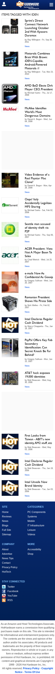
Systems (32, 516)
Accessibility (34, 549)
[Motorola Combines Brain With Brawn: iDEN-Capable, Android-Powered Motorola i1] (10, 59)
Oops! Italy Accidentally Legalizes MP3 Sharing (38, 202)
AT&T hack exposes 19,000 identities (37, 374)
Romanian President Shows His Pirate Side (38, 299)
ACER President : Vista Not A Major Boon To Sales (39, 252)
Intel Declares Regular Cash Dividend (39, 321)
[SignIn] (6, 4)
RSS (10, 600)
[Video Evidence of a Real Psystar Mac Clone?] (10, 180)
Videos (31, 534)
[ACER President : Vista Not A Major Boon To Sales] (10, 255)
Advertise (7, 554)
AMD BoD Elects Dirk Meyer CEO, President (39, 87)
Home (5, 512)
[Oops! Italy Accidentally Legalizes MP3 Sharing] (10, 205)
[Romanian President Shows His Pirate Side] (10, 303)
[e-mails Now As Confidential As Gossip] (10, 282)
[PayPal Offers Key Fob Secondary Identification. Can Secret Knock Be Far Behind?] (10, 347)
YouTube (12, 595)
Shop (30, 554)
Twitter (11, 586)
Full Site (6, 530)
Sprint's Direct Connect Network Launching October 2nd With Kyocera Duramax (37, 28)
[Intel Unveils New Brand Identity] (10, 488)
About (5, 549)
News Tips (7, 558)
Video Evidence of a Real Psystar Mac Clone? (37, 178)
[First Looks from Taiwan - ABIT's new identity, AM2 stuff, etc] (10, 441)
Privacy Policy (9, 567)
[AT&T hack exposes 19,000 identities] (10, 378)
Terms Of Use (32, 672)
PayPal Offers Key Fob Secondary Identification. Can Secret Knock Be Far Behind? (38, 347)
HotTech (6, 571)
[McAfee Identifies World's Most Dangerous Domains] (10, 109)
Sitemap (6, 534)
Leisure (32, 530)
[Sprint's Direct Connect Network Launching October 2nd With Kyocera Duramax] (10, 26)
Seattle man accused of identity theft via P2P (37, 227)
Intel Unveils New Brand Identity (36, 483)
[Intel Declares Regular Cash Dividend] (10, 325)
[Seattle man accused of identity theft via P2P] (10, 229)
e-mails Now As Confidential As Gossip (39, 275)
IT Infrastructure (36, 525)
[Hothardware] (27, 5)
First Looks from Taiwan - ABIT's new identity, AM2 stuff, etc (38, 439)
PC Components (37, 512)
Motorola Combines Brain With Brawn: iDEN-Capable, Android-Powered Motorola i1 (37, 61)
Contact (6, 563)
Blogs (5, 525)
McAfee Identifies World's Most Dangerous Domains (37, 111)
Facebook (12, 591)
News (27, 46)
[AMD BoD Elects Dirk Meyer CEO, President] (10, 94)
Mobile (31, 521)
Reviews (6, 516)
